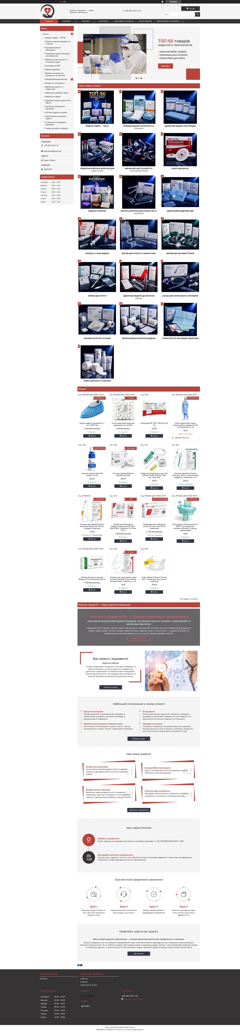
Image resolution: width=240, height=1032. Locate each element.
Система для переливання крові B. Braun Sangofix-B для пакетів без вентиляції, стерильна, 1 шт (123, 579)
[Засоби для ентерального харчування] (180, 277)
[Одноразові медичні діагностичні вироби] (139, 277)
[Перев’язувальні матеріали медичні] (139, 319)
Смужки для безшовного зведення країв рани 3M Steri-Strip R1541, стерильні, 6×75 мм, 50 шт (123, 527)
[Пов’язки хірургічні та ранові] (97, 319)
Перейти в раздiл (111, 687)
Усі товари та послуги (189, 599)
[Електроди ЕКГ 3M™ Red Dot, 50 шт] (154, 409)
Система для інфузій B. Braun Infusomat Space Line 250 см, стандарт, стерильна (92, 526)
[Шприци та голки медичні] (97, 234)
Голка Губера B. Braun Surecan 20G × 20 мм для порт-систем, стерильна (154, 579)
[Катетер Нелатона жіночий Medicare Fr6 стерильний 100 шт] (92, 563)
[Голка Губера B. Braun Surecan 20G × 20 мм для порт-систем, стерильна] (154, 563)
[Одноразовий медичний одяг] (180, 192)
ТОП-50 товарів (145, 21)
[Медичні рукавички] (97, 192)
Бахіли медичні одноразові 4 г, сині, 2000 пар (92, 424)
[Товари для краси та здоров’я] (97, 362)
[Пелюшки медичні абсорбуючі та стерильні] (139, 107)
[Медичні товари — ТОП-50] (97, 107)
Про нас (86, 21)
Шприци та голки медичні (97, 253)
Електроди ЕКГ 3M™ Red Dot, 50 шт (154, 424)
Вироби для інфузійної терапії (180, 253)
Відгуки (85, 982)
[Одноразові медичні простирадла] (180, 107)
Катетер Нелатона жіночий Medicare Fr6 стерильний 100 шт (92, 578)
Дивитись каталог (139, 638)
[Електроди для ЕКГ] (180, 149)
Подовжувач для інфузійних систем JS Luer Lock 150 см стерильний (154, 526)
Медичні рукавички (97, 211)
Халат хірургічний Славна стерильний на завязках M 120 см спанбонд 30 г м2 (185, 425)
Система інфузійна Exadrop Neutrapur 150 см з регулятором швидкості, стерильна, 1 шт (185, 475)
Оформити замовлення (138, 810)
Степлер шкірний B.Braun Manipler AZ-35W (123, 474)
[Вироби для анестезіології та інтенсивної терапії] (139, 149)
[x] (81, 966)
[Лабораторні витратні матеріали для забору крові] (97, 149)
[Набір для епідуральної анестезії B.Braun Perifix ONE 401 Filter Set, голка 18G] (154, 459)
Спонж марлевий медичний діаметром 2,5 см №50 (123, 424)
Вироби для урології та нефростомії (139, 253)
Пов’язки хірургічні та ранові (97, 338)
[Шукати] (197, 14)
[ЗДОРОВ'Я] (47, 18)
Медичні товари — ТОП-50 (97, 126)
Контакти (103, 21)
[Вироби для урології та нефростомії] (139, 234)
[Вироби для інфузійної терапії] (180, 234)
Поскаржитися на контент (114, 1030)
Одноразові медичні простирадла (180, 126)
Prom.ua (132, 1027)
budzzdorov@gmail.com (52, 151)
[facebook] (79, 966)
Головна (49, 21)
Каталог (66, 21)
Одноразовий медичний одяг (180, 211)
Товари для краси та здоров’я (97, 381)
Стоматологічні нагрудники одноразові (180, 338)
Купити (93, 436)
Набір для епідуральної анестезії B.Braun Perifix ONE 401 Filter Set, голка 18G (154, 475)
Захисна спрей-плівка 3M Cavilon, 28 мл (92, 474)
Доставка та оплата (124, 21)
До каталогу (139, 954)
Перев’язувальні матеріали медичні (138, 338)
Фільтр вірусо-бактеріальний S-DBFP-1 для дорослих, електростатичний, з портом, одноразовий (185, 527)
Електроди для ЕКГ (180, 168)
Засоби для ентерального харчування (180, 296)
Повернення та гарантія (168, 21)
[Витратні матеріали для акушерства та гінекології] (139, 192)
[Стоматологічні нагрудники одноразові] (180, 319)
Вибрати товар (139, 739)
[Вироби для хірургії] (97, 277)
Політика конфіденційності (134, 1030)
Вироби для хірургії (97, 296)
